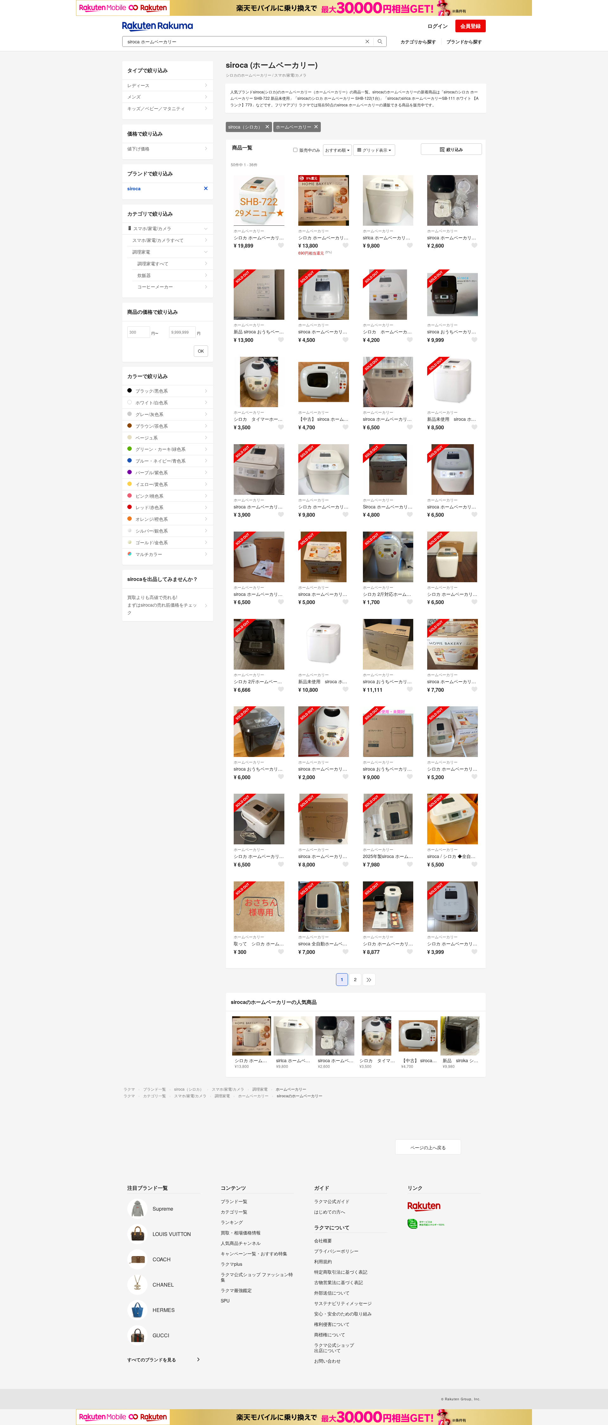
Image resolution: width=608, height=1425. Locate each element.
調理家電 (141, 252)
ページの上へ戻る (428, 1147)
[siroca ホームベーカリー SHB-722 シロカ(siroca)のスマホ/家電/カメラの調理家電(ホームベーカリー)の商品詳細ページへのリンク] (323, 557)
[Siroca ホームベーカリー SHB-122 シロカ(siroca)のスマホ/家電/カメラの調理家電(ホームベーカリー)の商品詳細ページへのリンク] (388, 469)
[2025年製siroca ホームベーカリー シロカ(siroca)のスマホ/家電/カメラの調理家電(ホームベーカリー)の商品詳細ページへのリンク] (388, 819)
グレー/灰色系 (148, 414)
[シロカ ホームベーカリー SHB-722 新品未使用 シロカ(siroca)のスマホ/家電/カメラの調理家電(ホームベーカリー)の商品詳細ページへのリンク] (259, 200)
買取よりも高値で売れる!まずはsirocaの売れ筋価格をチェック (162, 604)
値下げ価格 (138, 148)
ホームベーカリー (293, 126)
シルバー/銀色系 (151, 530)
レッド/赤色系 (148, 507)
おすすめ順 (336, 150)
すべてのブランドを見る (151, 1359)
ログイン (438, 25)
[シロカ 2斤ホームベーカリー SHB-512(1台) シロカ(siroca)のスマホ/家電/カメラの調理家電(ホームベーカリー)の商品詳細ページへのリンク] (259, 644)
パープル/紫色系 (151, 472)
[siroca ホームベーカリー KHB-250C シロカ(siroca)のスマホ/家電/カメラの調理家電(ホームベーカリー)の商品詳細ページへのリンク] (323, 731)
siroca (134, 188)
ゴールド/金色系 (151, 542)
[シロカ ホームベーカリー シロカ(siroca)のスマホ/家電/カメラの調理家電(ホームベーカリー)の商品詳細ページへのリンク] (388, 294)
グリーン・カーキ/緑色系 (160, 449)
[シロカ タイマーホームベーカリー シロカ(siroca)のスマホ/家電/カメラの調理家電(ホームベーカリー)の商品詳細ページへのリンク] (259, 382)
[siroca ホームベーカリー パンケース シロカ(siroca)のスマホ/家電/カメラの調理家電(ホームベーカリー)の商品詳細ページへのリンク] (452, 200)
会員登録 (470, 25)
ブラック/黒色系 (151, 391)
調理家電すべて (152, 263)
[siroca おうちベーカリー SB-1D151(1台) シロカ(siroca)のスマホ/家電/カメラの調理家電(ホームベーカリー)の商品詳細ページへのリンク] (388, 644)
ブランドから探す (464, 41)
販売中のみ (310, 150)
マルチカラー (148, 554)
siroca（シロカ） (245, 126)
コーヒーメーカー (155, 286)
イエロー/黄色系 (151, 484)
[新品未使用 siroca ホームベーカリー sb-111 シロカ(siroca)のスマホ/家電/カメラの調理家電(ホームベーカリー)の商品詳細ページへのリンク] (452, 382)
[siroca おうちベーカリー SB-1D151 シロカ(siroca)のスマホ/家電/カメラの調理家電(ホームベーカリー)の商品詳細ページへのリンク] (452, 294)
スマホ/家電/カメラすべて (158, 240)
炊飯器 (144, 275)
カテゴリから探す (418, 41)
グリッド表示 (375, 150)
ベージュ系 (146, 437)
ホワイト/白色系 (151, 402)
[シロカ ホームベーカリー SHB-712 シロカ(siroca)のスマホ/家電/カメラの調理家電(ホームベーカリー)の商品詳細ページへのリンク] (452, 557)
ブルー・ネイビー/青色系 (160, 460)
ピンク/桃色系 (148, 496)
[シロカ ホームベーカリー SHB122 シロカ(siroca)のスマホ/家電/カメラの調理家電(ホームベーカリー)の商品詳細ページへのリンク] (452, 906)
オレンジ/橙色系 (151, 519)
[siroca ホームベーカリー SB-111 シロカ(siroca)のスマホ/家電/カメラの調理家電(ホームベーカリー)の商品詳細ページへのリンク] (323, 294)
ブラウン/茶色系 (151, 426)
